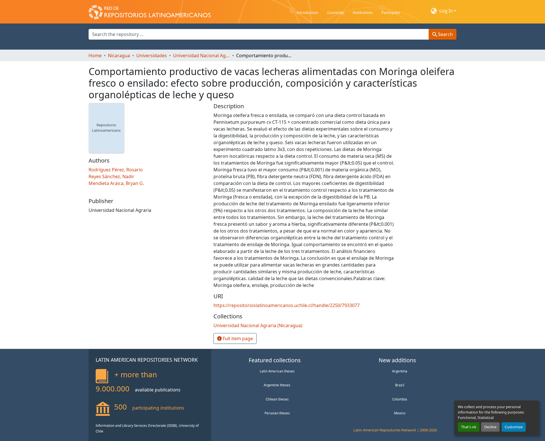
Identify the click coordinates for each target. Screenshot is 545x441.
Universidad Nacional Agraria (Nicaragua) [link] (201, 55)
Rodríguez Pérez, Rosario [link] (116, 170)
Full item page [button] (237, 338)
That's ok (468, 426)
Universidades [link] (151, 55)
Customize (514, 426)
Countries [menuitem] (335, 12)
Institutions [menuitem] (362, 12)
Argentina (399, 371)
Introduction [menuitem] (307, 12)
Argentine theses (277, 385)
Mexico (399, 413)
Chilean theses (277, 399)
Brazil (399, 385)
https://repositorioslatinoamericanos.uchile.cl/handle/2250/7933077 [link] (286, 305)
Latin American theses (277, 371)
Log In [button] (446, 11)
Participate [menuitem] (391, 12)
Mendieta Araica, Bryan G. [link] (116, 183)
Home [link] (95, 55)
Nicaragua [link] (119, 55)
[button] (150, 10)
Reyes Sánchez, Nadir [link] (111, 176)
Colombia (399, 399)
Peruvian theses (277, 413)
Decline (490, 426)
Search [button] (445, 34)
